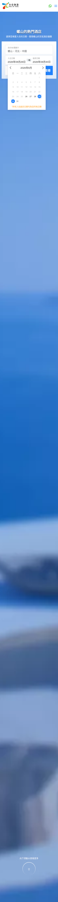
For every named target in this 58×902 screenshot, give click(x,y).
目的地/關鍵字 (13, 48)
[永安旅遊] (10, 6)
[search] (16, 61)
